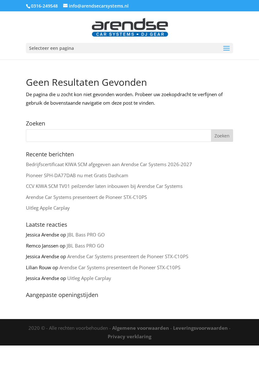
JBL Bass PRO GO (86, 234)
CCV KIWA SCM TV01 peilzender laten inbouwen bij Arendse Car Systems (104, 186)
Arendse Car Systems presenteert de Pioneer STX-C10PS (86, 197)
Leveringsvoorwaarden (200, 328)
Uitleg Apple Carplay (48, 208)
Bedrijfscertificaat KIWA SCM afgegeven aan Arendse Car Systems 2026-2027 (109, 164)
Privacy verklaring (129, 336)
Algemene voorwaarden (140, 328)
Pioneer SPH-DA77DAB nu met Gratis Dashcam (77, 175)
